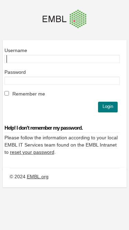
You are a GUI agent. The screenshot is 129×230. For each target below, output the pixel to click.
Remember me (28, 94)
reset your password (32, 152)
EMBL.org (38, 176)
